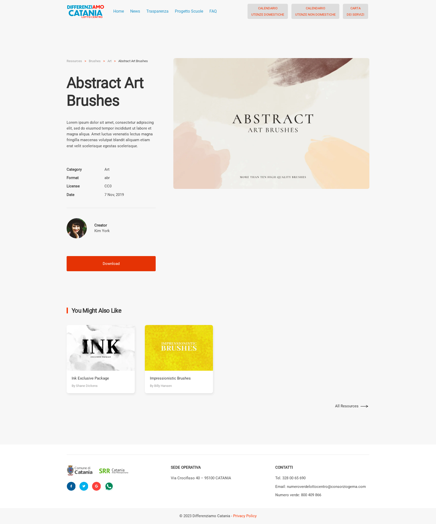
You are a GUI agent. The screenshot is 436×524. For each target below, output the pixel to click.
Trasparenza (157, 11)
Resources (74, 61)
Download (111, 263)
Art (109, 61)
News (135, 11)
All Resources (347, 406)
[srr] (113, 471)
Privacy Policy (245, 516)
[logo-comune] (81, 471)
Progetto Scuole (189, 11)
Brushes (95, 61)
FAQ (213, 11)
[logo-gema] (146, 471)
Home (118, 11)
